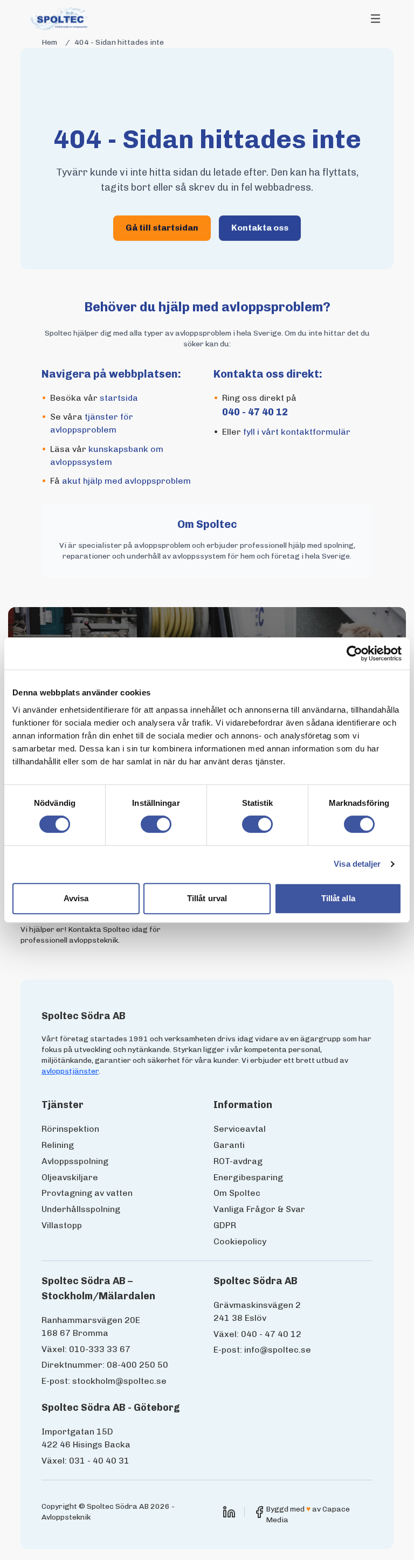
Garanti (229, 1145)
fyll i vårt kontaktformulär (296, 432)
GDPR (224, 1225)
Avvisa (76, 898)
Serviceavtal (239, 1129)
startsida (119, 398)
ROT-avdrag (238, 1161)
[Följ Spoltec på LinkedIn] (229, 1512)
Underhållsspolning (81, 1209)
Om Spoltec (236, 1193)
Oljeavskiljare (70, 1177)
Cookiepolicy (239, 1241)
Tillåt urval (207, 898)
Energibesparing (248, 1177)
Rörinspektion (70, 1129)
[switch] (156, 824)
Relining (58, 1145)
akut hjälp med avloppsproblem (126, 481)
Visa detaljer (357, 863)
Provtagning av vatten (87, 1193)
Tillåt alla (338, 898)
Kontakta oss (259, 227)
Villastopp (62, 1225)
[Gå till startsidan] (60, 18)
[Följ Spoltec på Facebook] (259, 1512)
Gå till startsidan (162, 227)
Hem (49, 42)
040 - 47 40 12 (255, 412)
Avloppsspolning (75, 1161)
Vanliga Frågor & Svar (259, 1209)
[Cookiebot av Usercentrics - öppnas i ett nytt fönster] (354, 653)
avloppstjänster (70, 1071)
